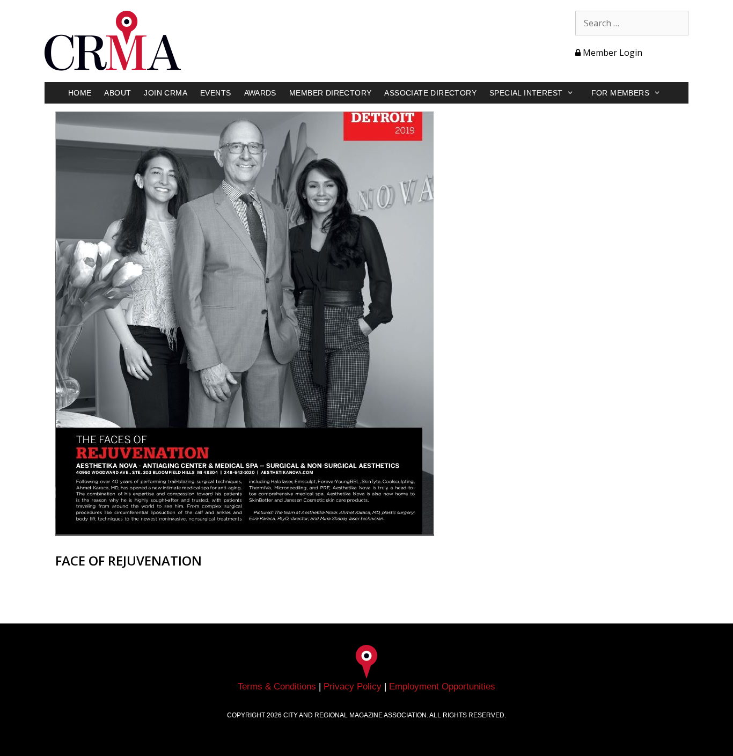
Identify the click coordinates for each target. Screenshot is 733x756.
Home (80, 93)
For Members (620, 93)
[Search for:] (631, 23)
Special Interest (525, 93)
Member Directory (330, 93)
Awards (260, 93)
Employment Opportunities (442, 686)
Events (215, 93)
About (117, 93)
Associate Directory (430, 93)
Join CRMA (165, 93)
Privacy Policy (353, 686)
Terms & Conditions (277, 686)
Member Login (611, 52)
